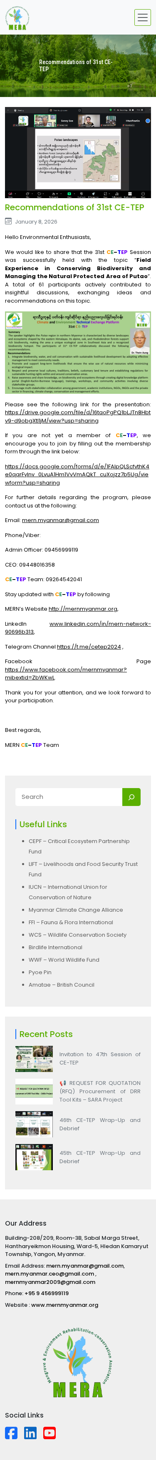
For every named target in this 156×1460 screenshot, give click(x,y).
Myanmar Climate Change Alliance (76, 910)
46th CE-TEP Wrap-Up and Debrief (100, 1124)
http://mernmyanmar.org (83, 609)
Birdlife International (55, 947)
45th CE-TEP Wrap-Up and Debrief (100, 1157)
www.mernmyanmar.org (64, 1305)
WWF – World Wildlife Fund (64, 960)
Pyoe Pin (40, 972)
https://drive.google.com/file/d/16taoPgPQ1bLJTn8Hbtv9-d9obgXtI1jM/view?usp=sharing (78, 416)
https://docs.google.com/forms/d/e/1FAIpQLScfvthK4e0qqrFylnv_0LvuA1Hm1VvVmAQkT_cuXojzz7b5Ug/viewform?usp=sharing (77, 475)
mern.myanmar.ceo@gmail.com (50, 1274)
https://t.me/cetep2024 (89, 647)
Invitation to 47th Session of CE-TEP (100, 1058)
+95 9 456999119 (47, 1293)
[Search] (131, 797)
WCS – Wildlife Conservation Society (77, 935)
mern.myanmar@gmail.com (60, 520)
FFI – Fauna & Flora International (71, 922)
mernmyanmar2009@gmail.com (50, 1282)
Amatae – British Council (61, 985)
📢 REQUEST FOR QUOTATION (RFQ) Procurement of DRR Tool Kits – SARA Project (100, 1091)
